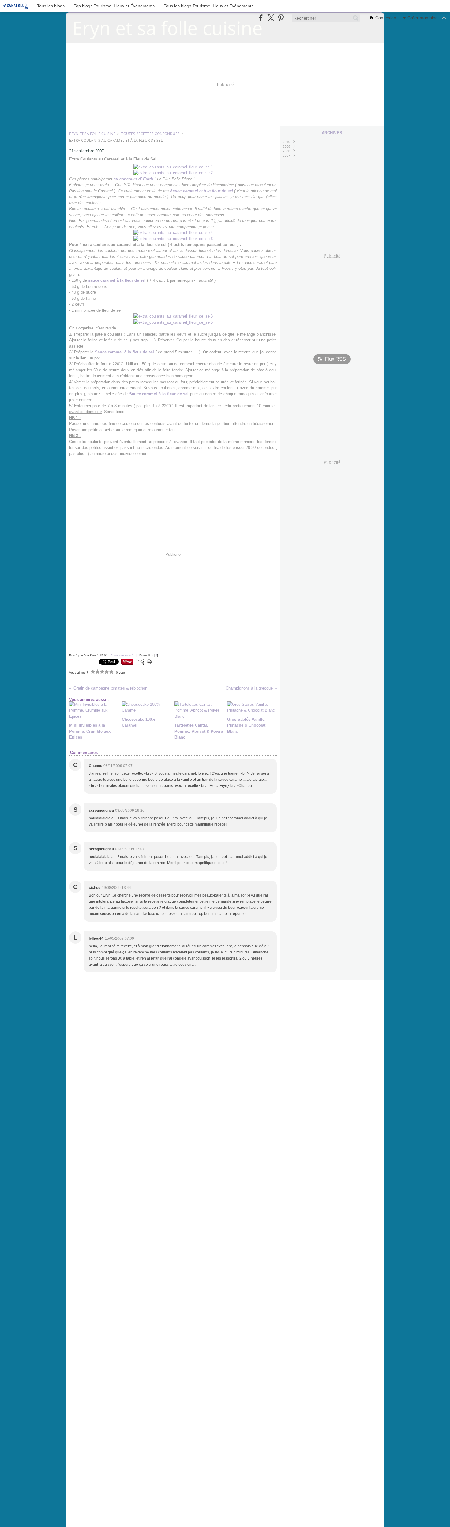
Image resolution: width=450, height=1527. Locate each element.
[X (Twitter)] (271, 17)
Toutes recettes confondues (150, 133)
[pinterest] (281, 17)
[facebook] (260, 17)
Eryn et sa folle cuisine (92, 133)
